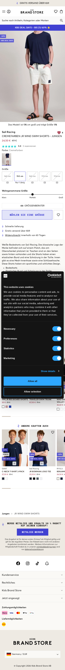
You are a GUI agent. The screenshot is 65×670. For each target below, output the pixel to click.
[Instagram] (28, 563)
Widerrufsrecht (21, 3)
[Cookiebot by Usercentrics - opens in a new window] (47, 276)
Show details (48, 371)
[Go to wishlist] (56, 11)
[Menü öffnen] (3, 11)
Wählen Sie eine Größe (27, 215)
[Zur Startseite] (32, 11)
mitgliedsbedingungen (46, 547)
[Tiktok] (37, 563)
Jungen (5, 514)
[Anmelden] (9, 11)
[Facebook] (18, 563)
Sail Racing (8, 132)
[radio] (20, 176)
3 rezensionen (29, 146)
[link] (32, 11)
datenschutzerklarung (34, 549)
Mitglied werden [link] (32, 532)
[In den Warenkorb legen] (14, 463)
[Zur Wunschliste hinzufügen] (58, 215)
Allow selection (32, 391)
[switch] (56, 338)
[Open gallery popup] (32, 76)
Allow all (32, 381)
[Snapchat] (47, 563)
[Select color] (3, 406)
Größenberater (34, 206)
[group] (32, 178)
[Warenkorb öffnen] (62, 11)
